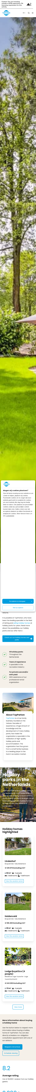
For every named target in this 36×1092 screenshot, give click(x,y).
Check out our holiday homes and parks (16, 638)
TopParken (10, 718)
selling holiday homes (21, 623)
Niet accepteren (18, 608)
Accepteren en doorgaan (17, 601)
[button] (29, 13)
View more (18, 1007)
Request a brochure (12, 1047)
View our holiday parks (12, 815)
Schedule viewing (11, 1053)
